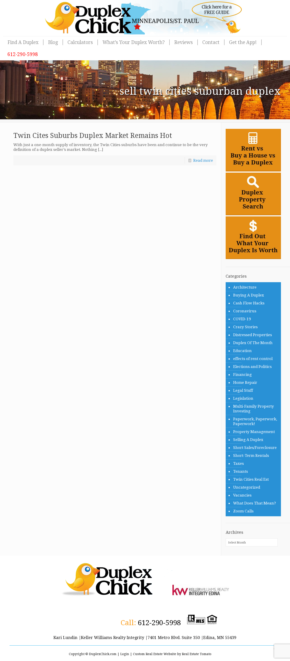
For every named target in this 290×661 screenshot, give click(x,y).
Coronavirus (244, 311)
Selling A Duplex (248, 439)
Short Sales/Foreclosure (255, 447)
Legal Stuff (243, 390)
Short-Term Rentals (251, 455)
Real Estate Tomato (196, 654)
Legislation (243, 398)
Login (124, 654)
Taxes (238, 463)
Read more (203, 160)
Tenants (240, 471)
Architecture (244, 287)
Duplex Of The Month (253, 342)
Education (242, 350)
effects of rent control (253, 358)
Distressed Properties (252, 335)
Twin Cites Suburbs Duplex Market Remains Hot (92, 136)
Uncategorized (246, 487)
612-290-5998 (159, 623)
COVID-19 (242, 319)
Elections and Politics (252, 366)
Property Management (254, 431)
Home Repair (245, 382)
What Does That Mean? (254, 503)
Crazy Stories (245, 327)
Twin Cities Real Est (251, 479)
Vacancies (242, 495)
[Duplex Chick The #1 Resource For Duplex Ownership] (145, 18)
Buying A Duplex (248, 295)
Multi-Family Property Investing (253, 408)
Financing (242, 374)
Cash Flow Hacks (248, 303)
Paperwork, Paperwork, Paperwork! (255, 421)
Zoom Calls (243, 511)
